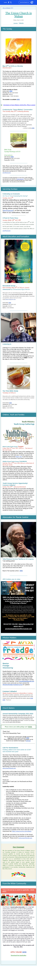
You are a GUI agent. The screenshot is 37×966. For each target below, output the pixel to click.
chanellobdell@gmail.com (26, 681)
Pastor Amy (19, 456)
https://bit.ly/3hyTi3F (26, 624)
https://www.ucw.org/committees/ (21, 831)
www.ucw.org (20, 179)
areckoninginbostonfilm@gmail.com (18, 629)
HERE (10, 91)
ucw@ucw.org (6, 230)
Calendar (16, 23)
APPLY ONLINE (16, 952)
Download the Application (18, 955)
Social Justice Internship (18, 907)
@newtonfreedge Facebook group (13, 684)
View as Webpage (6, 8)
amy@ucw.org (7, 172)
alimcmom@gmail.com (9, 768)
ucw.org (28, 741)
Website (21, 23)
